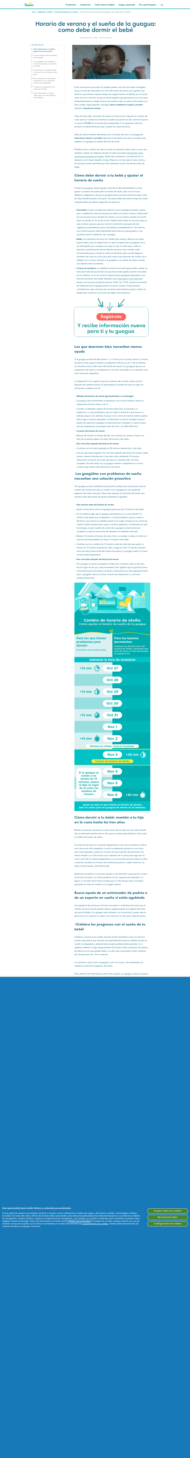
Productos (71, 5)
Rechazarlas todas (167, 1217)
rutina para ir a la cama (128, 279)
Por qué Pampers (147, 5)
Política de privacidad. (79, 1221)
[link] (111, 317)
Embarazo (85, 5)
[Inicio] (29, 4)
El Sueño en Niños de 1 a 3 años (66, 12)
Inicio (34, 12)
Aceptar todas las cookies (168, 1211)
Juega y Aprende (127, 5)
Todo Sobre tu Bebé (104, 5)
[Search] (161, 5)
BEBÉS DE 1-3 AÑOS (45, 12)
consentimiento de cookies (95, 1224)
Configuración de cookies (167, 1224)
